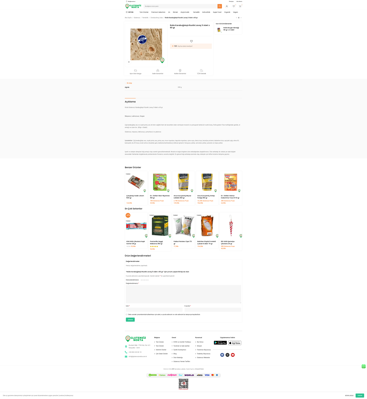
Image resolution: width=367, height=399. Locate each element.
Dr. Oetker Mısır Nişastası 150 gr (160, 197)
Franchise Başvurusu (204, 350)
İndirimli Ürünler (161, 350)
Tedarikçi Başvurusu (203, 354)
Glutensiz (137, 18)
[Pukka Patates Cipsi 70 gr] (183, 225)
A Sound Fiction (199, 369)
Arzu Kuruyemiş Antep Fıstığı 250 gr (206, 197)
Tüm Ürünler (160, 342)
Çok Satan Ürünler (162, 354)
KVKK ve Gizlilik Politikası (182, 342)
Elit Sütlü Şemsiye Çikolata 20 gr (227, 242)
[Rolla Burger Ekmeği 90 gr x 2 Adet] (219, 30)
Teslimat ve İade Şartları (181, 346)
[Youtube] (233, 355)
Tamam (360, 395)
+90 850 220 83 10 (135, 352)
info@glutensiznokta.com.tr (138, 356)
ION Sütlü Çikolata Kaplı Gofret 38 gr (135, 242)
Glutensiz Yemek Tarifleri (181, 361)
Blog (175, 354)
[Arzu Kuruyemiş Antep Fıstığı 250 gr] (207, 182)
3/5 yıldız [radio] (144, 280)
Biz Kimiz (200, 342)
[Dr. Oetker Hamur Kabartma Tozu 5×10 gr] (231, 182)
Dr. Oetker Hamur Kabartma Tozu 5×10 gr (230, 197)
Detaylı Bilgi (349, 395)
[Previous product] (236, 18)
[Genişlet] (128, 61)
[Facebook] (222, 355)
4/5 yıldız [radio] (146, 280)
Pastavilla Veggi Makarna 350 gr (156, 242)
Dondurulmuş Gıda (157, 18)
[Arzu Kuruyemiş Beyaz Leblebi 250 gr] (183, 182)
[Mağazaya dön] (239, 18)
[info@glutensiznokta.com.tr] (126, 356)
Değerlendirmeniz (132, 283)
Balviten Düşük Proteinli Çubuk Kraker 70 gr (206, 242)
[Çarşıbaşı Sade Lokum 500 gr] (136, 182)
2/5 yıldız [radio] (143, 280)
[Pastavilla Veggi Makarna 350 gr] (160, 225)
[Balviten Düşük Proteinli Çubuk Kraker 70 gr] (207, 225)
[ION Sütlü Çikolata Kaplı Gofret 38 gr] (136, 225)
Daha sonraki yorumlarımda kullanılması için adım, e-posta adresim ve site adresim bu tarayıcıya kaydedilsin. (164, 314)
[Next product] (241, 18)
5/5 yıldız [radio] (148, 280)
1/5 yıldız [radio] (141, 280)
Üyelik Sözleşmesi (179, 350)
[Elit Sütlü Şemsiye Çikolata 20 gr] (231, 225)
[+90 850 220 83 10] (126, 352)
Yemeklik (145, 18)
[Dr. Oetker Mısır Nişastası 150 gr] (160, 182)
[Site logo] (133, 6)
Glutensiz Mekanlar (203, 357)
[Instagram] (227, 355)
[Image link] (135, 339)
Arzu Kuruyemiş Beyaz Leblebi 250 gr (182, 197)
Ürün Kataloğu (178, 357)
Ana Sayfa (128, 18)
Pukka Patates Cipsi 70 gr (183, 242)
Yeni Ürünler (160, 346)
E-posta (188, 306)
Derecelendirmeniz (132, 280)
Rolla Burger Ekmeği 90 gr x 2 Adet (231, 29)
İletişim (199, 346)
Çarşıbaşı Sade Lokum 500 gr (135, 197)
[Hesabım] (227, 6)
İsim (128, 306)
